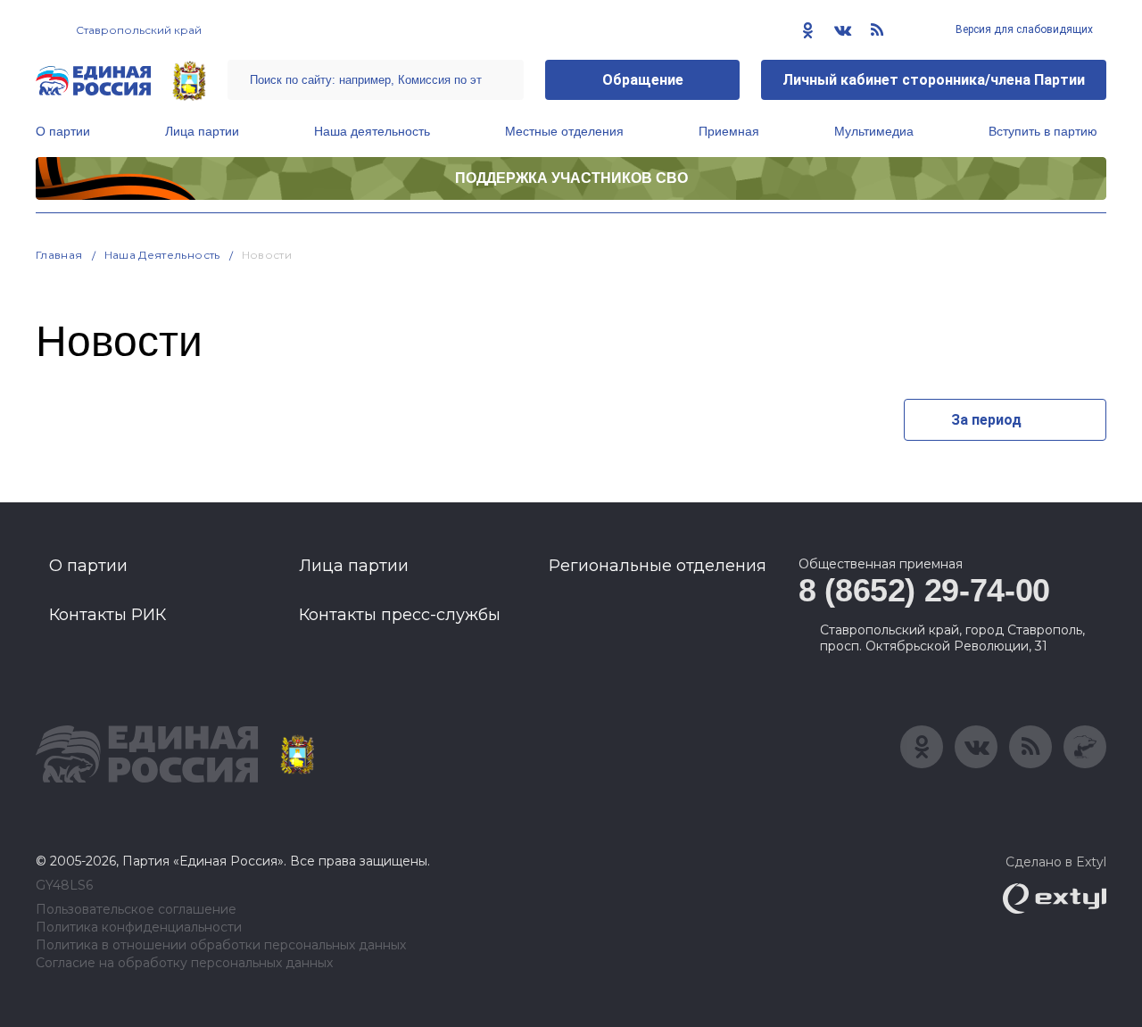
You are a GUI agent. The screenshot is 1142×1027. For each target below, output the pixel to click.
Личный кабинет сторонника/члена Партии (933, 79)
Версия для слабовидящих (1023, 29)
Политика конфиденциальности (139, 927)
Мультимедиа (874, 131)
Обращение (642, 79)
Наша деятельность (372, 131)
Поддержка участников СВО (571, 178)
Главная (59, 254)
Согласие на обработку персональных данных (184, 963)
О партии (63, 131)
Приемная (729, 131)
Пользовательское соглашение (136, 909)
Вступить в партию (1043, 131)
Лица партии (202, 131)
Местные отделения (564, 131)
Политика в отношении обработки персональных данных (221, 945)
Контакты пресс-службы (400, 615)
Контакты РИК (107, 615)
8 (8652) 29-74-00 (924, 590)
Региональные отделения (657, 566)
